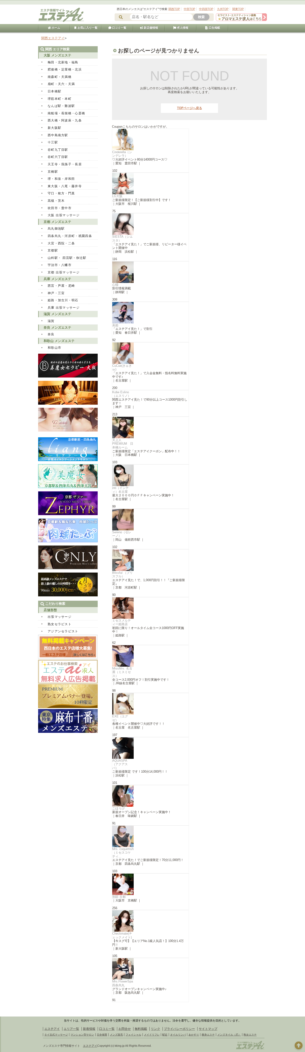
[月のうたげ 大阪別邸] (68, 595)
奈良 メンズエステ (57, 327)
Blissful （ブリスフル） (122, 574)
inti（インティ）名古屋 (120, 489)
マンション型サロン (82, 1034)
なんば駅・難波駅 (61, 106)
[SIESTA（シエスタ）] (150, 224)
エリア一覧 (71, 1029)
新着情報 (89, 1029)
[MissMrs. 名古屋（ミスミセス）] (150, 656)
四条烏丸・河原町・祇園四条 (70, 236)
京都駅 (53, 250)
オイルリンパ (178, 1034)
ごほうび (118, 808)
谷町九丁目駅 (58, 149)
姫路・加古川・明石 (63, 300)
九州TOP (223, 9)
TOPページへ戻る (189, 108)
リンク (155, 1029)
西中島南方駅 (58, 135)
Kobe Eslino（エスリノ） (121, 394)
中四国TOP (206, 9)
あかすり (193, 1034)
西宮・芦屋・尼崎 (61, 285)
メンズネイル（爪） (229, 1034)
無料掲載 (141, 1029)
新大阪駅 (54, 128)
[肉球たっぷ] (68, 541)
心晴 (115, 285)
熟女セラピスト (59, 624)
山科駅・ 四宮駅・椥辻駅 (67, 258)
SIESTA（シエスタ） (122, 238)
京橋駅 (53, 171)
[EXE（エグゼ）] (150, 704)
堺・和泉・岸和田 (61, 179)
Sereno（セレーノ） (121, 534)
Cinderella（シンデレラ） (122, 154)
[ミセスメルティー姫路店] (150, 608)
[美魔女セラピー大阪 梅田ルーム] (68, 376)
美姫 (115, 325)
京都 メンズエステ (57, 222)
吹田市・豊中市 (59, 208)
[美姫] (150, 312)
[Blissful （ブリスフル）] (150, 560)
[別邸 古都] (150, 884)
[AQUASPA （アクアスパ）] (150, 748)
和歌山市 (54, 347)
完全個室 (102, 1034)
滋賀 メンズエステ (57, 314)
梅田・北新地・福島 (63, 62)
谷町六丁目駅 (58, 157)
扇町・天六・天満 (61, 84)
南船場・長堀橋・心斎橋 (66, 113)
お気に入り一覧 (87, 27)
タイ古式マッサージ (56, 1034)
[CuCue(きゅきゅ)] (150, 353)
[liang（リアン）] (68, 460)
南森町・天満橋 (59, 77)
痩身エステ (208, 1034)
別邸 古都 (119, 897)
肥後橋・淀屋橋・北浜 (65, 69)
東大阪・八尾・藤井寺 (65, 186)
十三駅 (53, 142)
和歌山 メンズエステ (59, 341)
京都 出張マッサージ (64, 272)
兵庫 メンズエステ (57, 279)
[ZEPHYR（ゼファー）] (68, 514)
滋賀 (51, 321)
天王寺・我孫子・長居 (65, 164)
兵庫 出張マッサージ (64, 307)
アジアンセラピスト (63, 631)
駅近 (165, 1034)
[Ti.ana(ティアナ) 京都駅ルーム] (68, 430)
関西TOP (174, 9)
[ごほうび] (150, 796)
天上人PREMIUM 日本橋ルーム (122, 443)
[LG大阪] (150, 183)
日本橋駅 (54, 91)
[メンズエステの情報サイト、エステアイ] (61, 21)
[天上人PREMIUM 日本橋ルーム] (150, 427)
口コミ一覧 (118, 27)
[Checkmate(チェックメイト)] (150, 921)
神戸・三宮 (56, 293)
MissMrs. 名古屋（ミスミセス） (122, 672)
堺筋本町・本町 (59, 99)
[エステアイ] (250, 1049)
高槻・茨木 (56, 200)
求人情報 (182, 27)
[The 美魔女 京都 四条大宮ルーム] (68, 487)
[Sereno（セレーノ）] (150, 519)
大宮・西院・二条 (61, 243)
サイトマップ (208, 1029)
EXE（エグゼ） (120, 718)
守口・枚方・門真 (61, 193)
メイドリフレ (152, 1034)
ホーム (55, 27)
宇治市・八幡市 (59, 265)
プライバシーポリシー (179, 1029)
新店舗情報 (150, 27)
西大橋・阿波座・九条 (65, 120)
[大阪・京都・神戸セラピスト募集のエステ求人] (241, 20)
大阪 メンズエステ (57, 55)
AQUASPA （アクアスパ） (120, 764)
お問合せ (124, 1029)
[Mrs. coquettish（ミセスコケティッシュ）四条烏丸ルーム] (150, 836)
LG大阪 (117, 196)
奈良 (51, 334)
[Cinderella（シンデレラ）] (150, 139)
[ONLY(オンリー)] (68, 568)
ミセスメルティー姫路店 (121, 622)
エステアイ (52, 1029)
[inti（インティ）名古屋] (150, 475)
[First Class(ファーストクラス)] (68, 403)
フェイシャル (133, 1034)
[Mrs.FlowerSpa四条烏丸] (150, 969)
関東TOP (238, 9)
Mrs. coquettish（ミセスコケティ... (123, 852)
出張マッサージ (59, 617)
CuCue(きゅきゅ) (122, 367)
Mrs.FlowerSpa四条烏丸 (122, 983)
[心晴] (150, 272)
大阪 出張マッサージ (64, 215)
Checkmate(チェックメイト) (122, 935)
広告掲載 (214, 27)
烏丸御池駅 (56, 228)
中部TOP (189, 9)
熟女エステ (250, 1034)
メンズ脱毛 (116, 1034)
